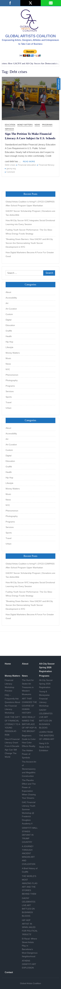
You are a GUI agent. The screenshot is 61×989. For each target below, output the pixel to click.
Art (7, 303)
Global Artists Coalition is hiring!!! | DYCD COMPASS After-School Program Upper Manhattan (30, 203)
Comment (11, 172)
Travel (8, 402)
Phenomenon (12, 375)
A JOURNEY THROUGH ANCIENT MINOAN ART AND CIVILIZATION (28, 855)
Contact (9, 972)
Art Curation (11, 309)
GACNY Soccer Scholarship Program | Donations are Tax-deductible (30, 213)
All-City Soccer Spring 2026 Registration (47, 667)
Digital (8, 320)
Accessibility (11, 298)
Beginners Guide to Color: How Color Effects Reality (29, 740)
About (8, 292)
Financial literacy (46, 165)
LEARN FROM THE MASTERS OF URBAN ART (46, 735)
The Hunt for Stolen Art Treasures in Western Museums (28, 687)
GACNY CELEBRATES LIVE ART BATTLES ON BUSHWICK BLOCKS (28, 907)
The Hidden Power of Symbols (27, 754)
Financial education (27, 165)
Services (9, 129)
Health (9, 336)
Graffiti (9, 331)
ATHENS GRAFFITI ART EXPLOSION (29, 964)
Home (8, 663)
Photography (12, 380)
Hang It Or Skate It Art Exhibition (44, 747)
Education (10, 125)
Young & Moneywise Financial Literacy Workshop (44, 698)
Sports (9, 397)
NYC (8, 369)
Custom (9, 314)
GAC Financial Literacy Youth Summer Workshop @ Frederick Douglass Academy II (28, 813)
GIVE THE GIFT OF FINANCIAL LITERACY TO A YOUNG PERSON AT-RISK (12, 726)
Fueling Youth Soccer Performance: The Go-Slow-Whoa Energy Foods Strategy (29, 232)
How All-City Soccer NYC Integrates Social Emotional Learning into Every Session (30, 222)
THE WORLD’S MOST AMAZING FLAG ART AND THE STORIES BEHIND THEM (29, 885)
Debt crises (10, 165)
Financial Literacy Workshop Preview (9, 685)
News (37, 125)
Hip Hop (9, 342)
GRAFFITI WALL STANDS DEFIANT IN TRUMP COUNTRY (29, 835)
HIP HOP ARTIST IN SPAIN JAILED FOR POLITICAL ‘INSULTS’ (29, 927)
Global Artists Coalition (30, 36)
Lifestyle (9, 347)
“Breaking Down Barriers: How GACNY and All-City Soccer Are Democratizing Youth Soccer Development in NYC (29, 243)
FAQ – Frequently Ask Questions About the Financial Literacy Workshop (12, 704)
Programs (47, 125)
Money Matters (25, 125)
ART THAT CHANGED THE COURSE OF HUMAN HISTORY (29, 705)
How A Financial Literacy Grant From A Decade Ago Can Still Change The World (12, 748)
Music (8, 358)
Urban (8, 408)
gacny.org (11, 168)
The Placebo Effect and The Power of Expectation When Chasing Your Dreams (29, 789)
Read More (29, 162)
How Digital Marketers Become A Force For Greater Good (30, 254)
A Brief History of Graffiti (29, 870)
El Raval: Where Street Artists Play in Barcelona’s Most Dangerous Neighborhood (29, 947)
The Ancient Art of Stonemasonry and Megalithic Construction (29, 769)
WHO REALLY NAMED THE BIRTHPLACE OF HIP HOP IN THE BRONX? (29, 724)
